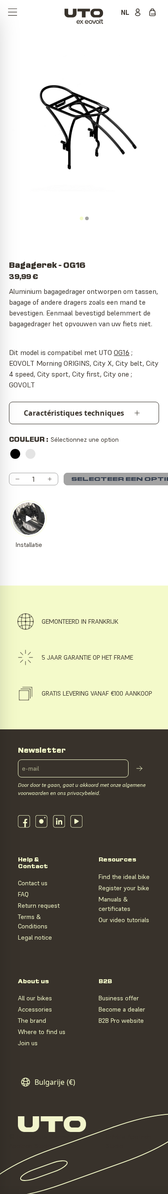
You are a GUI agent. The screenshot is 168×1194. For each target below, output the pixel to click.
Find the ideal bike (124, 877)
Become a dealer (122, 1009)
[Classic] (15, 454)
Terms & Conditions (32, 921)
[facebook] (24, 821)
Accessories (35, 1009)
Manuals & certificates (114, 904)
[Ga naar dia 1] (81, 218)
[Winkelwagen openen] (154, 13)
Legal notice (35, 937)
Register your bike (124, 888)
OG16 (121, 352)
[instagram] (41, 821)
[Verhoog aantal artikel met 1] (50, 479)
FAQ (23, 894)
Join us (28, 1043)
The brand (32, 1020)
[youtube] (76, 821)
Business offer (119, 998)
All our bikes (35, 998)
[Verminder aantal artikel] (17, 479)
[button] (12, 13)
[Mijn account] (139, 13)
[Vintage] (30, 454)
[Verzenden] (139, 768)
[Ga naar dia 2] (87, 218)
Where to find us (41, 1032)
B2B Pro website (121, 1020)
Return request (39, 905)
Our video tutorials (124, 920)
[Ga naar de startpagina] (84, 13)
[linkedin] (59, 821)
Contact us (32, 883)
